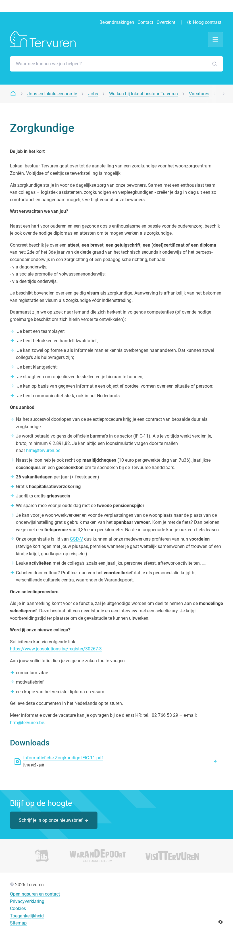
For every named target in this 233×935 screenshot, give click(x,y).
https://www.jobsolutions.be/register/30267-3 (56, 649)
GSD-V (76, 539)
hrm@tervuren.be (43, 450)
